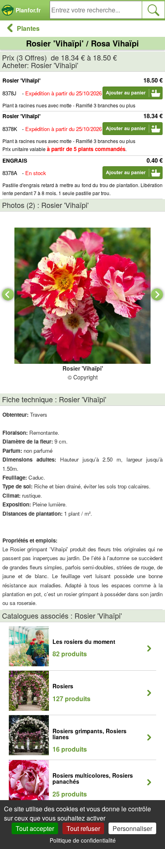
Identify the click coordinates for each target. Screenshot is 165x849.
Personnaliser (132, 828)
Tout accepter (35, 828)
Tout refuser (83, 828)
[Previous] (8, 294)
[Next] (157, 294)
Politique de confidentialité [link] (83, 840)
